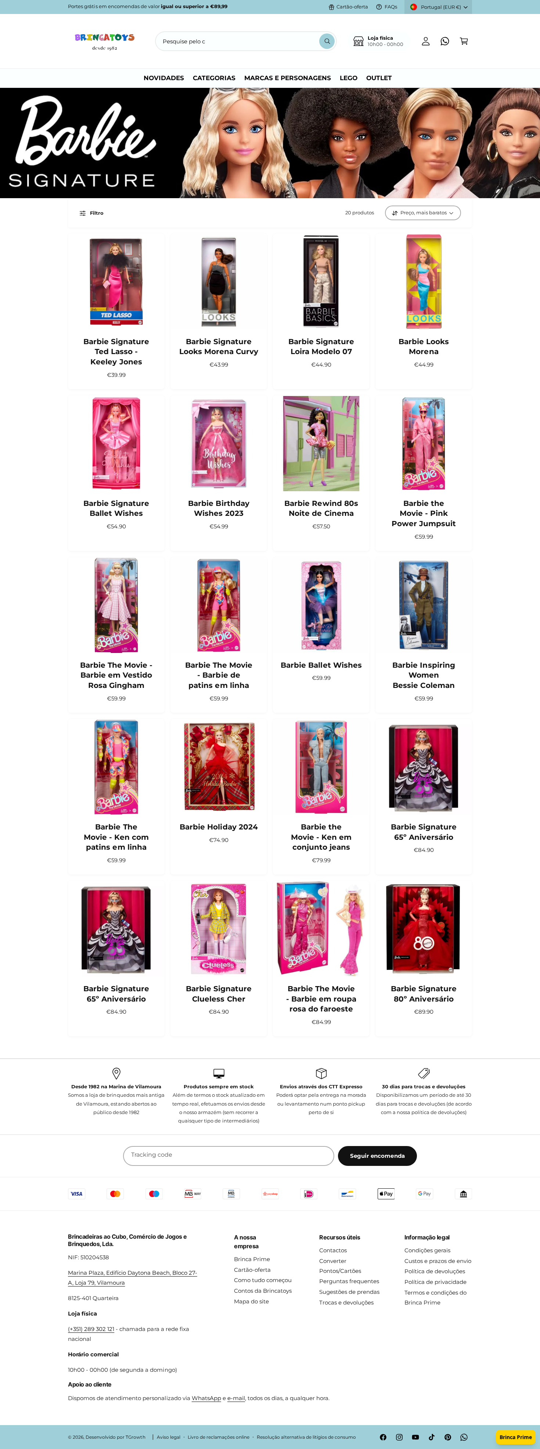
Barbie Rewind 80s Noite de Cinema (321, 508)
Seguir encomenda (377, 1155)
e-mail (236, 1398)
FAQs (391, 7)
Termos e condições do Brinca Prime (435, 1297)
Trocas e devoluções (346, 1302)
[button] (464, 41)
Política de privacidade (435, 1281)
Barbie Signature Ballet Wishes (116, 508)
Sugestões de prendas (349, 1291)
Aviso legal (168, 1437)
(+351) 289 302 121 (91, 1328)
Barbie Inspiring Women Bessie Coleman (423, 675)
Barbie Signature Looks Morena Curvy (218, 346)
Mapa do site (251, 1301)
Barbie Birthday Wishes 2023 (218, 508)
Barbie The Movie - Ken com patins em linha (116, 837)
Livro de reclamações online (218, 1437)
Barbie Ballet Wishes (321, 665)
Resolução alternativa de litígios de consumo (306, 1437)
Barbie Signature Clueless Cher (219, 993)
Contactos (333, 1250)
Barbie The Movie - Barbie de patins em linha (218, 675)
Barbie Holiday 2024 (219, 826)
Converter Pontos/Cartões (340, 1265)
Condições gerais (427, 1250)
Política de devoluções (434, 1271)
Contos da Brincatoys (263, 1290)
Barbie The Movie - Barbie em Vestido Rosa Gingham (116, 675)
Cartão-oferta (352, 7)
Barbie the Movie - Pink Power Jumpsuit (424, 513)
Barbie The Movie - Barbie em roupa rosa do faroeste (321, 998)
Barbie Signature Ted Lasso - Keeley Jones (116, 351)
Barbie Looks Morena (424, 346)
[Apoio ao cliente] (444, 41)
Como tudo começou (263, 1280)
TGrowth (135, 1437)
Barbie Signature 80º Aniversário (424, 993)
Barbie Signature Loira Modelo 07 (321, 346)
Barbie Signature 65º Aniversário (424, 832)
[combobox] (245, 41)
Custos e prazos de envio (437, 1260)
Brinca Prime (252, 1259)
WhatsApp (206, 1398)
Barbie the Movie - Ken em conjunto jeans (321, 837)
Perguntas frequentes (349, 1281)
